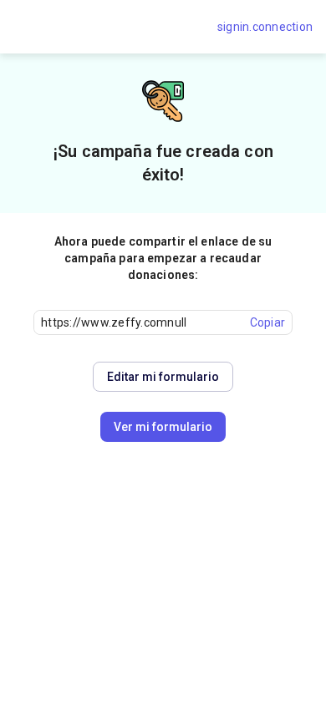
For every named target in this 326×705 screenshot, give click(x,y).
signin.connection (265, 26)
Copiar (268, 322)
